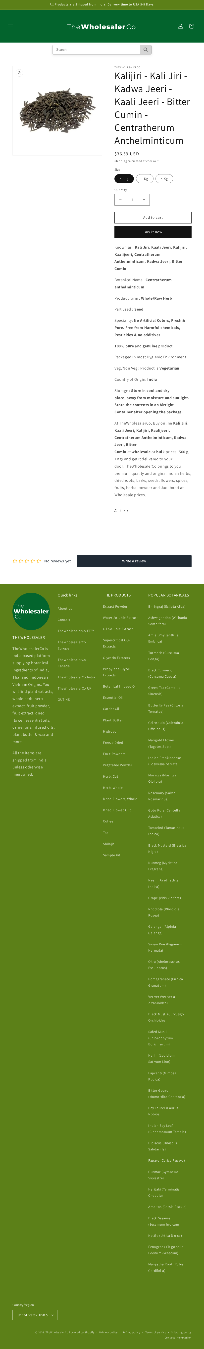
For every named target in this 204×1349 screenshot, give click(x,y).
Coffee (108, 821)
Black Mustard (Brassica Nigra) (167, 848)
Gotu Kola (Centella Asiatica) (164, 813)
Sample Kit (111, 855)
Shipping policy (181, 1332)
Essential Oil (113, 697)
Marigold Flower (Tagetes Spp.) (161, 743)
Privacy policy (108, 1332)
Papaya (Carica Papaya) (166, 1160)
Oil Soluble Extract (118, 629)
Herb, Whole (113, 787)
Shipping (120, 161)
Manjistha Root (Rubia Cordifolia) (166, 1267)
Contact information (178, 1337)
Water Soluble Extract (120, 617)
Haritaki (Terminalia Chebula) (164, 1192)
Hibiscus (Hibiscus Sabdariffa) (162, 1146)
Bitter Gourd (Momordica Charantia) (166, 1093)
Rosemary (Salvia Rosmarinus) (162, 796)
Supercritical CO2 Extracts (117, 643)
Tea (105, 832)
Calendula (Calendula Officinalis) (165, 725)
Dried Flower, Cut (117, 810)
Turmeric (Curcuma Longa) (163, 655)
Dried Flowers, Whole (120, 799)
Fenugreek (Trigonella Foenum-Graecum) (166, 1249)
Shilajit (108, 844)
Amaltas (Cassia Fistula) (167, 1206)
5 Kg (164, 178)
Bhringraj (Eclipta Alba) (166, 606)
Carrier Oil (111, 708)
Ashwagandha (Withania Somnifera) (167, 620)
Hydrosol (110, 731)
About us (65, 608)
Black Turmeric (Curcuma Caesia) (162, 673)
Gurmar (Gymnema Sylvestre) (163, 1175)
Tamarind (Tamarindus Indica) (166, 830)
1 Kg (144, 178)
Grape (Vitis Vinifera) (164, 898)
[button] (10, 26)
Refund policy (131, 1332)
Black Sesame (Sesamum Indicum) (164, 1221)
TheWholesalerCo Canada (72, 662)
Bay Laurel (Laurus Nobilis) (163, 1111)
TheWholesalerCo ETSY (76, 631)
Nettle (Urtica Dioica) (165, 1235)
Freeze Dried (113, 742)
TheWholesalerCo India (76, 677)
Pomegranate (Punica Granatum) (165, 982)
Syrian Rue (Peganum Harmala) (165, 947)
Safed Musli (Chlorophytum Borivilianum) (160, 1037)
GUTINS (64, 699)
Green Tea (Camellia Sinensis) (164, 690)
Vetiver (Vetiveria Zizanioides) (161, 999)
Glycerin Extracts (116, 657)
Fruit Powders (114, 754)
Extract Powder (115, 606)
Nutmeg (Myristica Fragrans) (162, 866)
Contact (64, 619)
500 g (124, 178)
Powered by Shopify (82, 1332)
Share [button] (124, 510)
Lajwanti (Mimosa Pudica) (162, 1076)
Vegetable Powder (117, 765)
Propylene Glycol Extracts (117, 672)
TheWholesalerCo (57, 1332)
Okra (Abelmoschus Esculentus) (164, 964)
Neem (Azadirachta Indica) (163, 883)
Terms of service (155, 1332)
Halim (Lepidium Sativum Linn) (161, 1058)
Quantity (120, 190)
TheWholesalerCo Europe (72, 645)
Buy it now (153, 231)
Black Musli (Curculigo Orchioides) (166, 1017)
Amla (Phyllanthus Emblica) (163, 638)
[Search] (146, 49)
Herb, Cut (110, 776)
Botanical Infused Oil (120, 686)
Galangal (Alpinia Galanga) (162, 929)
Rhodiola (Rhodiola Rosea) (164, 912)
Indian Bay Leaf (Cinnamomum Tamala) (167, 1128)
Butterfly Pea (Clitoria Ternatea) (165, 708)
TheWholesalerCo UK (75, 688)
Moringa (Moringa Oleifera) (162, 778)
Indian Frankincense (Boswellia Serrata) (164, 760)
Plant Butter (113, 720)
